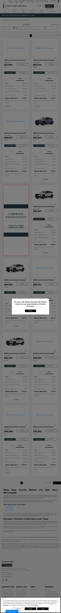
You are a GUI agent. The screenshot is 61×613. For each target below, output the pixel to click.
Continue (30, 310)
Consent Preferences (12, 611)
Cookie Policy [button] (5, 605)
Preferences (18, 608)
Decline (30, 608)
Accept (42, 608)
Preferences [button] (35, 605)
